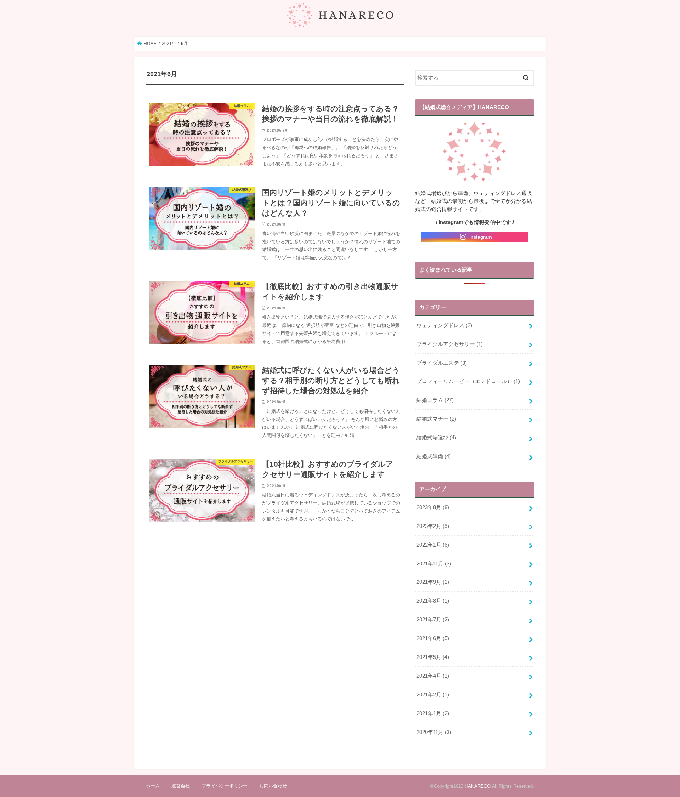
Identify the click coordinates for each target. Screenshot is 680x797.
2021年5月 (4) (432, 657)
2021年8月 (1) (432, 601)
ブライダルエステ (441, 363)
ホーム (153, 786)
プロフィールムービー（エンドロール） (468, 381)
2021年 (169, 43)
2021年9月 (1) (432, 582)
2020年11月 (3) (433, 732)
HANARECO (478, 786)
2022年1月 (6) (432, 545)
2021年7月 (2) (432, 619)
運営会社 (180, 786)
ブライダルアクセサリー (449, 344)
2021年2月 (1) (432, 695)
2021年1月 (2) (432, 713)
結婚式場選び (436, 437)
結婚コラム (435, 400)
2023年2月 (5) (432, 526)
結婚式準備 (433, 456)
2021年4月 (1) (432, 676)
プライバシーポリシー (225, 786)
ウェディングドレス (444, 325)
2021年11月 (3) (433, 564)
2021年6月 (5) (432, 638)
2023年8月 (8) (432, 507)
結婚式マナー (436, 419)
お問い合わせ (273, 786)
